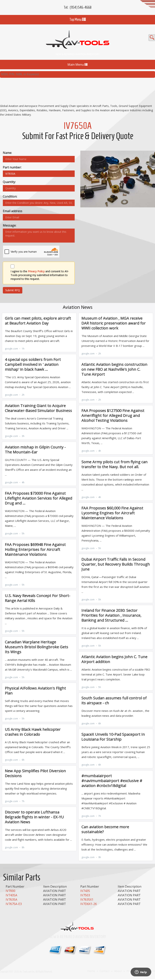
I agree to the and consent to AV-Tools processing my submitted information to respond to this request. (40, 275)
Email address (12, 211)
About (118, 971)
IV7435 (85, 891)
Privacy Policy (36, 271)
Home (91, 971)
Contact (105, 971)
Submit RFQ (12, 290)
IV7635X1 (86, 899)
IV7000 (10, 891)
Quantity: (9, 182)
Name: (7, 153)
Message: (9, 225)
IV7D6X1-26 (88, 904)
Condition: (10, 196)
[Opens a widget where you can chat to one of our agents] (140, 972)
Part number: (12, 167)
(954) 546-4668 (80, 7)
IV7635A (11, 899)
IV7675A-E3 (14, 904)
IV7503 (85, 895)
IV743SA (11, 895)
